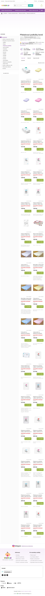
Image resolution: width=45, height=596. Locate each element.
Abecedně (23, 61)
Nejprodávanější (36, 59)
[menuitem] (6, 10)
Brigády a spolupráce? (34, 561)
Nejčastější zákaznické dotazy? (36, 565)
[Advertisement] (22, 24)
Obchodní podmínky (20, 560)
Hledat (30, 5)
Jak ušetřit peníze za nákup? (35, 563)
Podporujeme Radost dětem (10, 1)
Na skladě (5, 73)
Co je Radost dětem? (34, 560)
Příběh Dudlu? (32, 558)
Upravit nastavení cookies (26, 594)
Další (41, 10)
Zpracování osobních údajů (21, 563)
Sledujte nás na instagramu (26, 549)
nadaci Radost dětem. (24, 45)
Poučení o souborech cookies (22, 565)
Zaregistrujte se (24, 42)
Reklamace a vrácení (20, 561)
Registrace (41, 1)
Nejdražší (29, 59)
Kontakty (2, 1)
